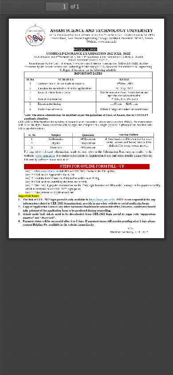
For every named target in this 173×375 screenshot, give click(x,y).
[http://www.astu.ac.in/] (45, 156)
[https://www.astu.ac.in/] (101, 199)
